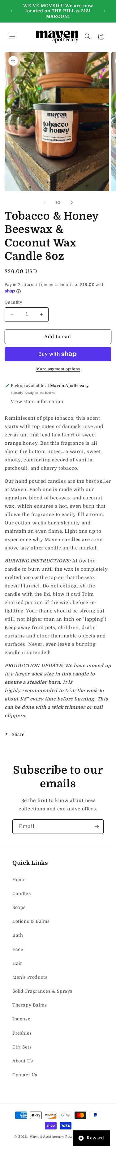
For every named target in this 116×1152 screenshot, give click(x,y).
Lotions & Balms (31, 921)
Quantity (13, 302)
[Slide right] (72, 202)
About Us (22, 1060)
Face (17, 949)
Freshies (22, 1033)
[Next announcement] (104, 11)
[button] (12, 36)
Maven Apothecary (46, 1137)
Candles (21, 893)
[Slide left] (44, 202)
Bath (17, 935)
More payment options (58, 369)
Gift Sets (22, 1047)
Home (19, 879)
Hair (17, 963)
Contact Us (24, 1074)
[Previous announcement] (11, 11)
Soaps (19, 907)
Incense (21, 1018)
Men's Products (29, 977)
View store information (37, 401)
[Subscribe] (96, 826)
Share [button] (18, 734)
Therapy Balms (29, 1005)
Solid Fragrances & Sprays (42, 991)
